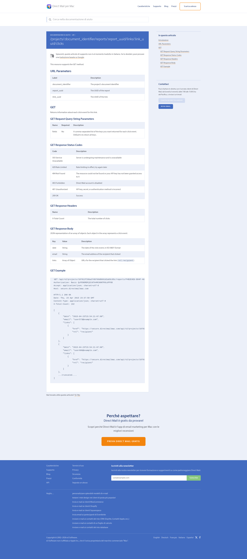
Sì (75, 395)
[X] (196, 538)
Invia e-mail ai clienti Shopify (84, 506)
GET (159, 48)
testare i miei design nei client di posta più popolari (94, 498)
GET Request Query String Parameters (174, 51)
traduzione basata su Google (72, 57)
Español (190, 538)
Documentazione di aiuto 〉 (61, 35)
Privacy (75, 470)
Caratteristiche (144, 6)
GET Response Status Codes (171, 55)
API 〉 (74, 35)
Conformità (77, 479)
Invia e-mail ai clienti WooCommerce (87, 502)
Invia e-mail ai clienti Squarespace (86, 511)
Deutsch (164, 538)
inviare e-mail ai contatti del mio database (90, 527)
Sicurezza (76, 474)
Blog (166, 6)
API (47, 483)
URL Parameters (164, 44)
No (78, 395)
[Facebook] (200, 538)
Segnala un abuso (80, 483)
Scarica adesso (190, 6)
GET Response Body (167, 63)
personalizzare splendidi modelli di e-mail (90, 494)
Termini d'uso (78, 466)
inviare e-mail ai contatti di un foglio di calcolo (92, 523)
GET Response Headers (169, 59)
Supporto (157, 6)
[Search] (50, 19)
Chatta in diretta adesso (172, 100)
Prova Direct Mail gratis (123, 441)
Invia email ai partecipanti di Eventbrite (89, 515)
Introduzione (163, 40)
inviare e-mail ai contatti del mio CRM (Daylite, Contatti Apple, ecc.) (100, 519)
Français (173, 538)
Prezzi (174, 6)
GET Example (165, 66)
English (156, 538)
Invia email (166, 106)
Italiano (182, 538)
